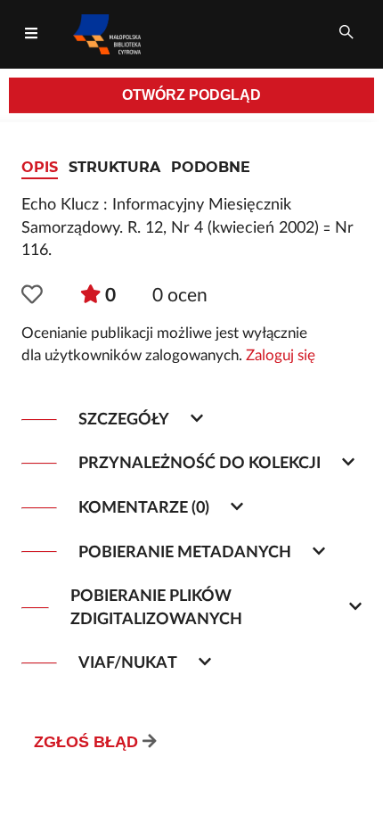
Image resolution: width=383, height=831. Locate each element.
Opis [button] (39, 167)
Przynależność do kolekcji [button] (199, 463)
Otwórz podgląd (191, 95)
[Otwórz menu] (31, 34)
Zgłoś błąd (86, 742)
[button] (32, 296)
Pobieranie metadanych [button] (184, 552)
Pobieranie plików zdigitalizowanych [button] (156, 607)
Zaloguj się (280, 356)
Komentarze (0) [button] (143, 507)
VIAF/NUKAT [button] (127, 663)
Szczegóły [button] (123, 419)
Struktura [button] (114, 167)
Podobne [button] (210, 167)
